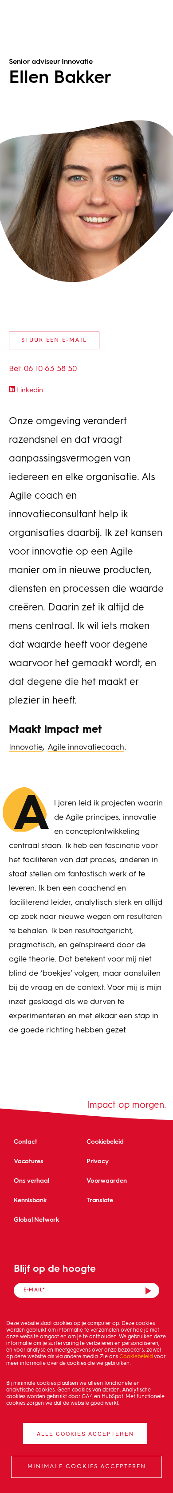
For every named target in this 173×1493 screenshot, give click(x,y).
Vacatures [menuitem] (28, 1161)
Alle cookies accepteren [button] (85, 1433)
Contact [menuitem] (25, 1141)
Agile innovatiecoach (85, 747)
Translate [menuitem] (99, 1200)
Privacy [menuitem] (97, 1161)
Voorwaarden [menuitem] (106, 1180)
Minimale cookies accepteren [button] (87, 1467)
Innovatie (26, 747)
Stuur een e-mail (54, 340)
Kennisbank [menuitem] (30, 1200)
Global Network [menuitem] (36, 1219)
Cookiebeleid (136, 1357)
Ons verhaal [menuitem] (31, 1180)
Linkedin (29, 390)
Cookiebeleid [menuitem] (104, 1141)
